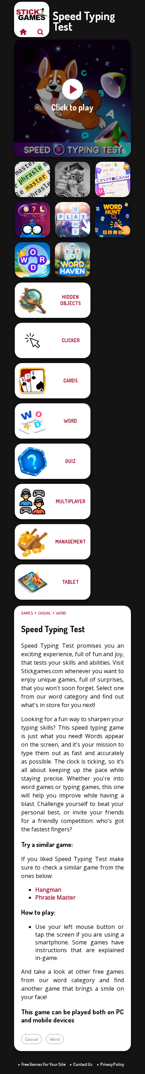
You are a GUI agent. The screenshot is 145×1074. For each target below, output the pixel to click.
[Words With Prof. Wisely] (72, 179)
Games (27, 613)
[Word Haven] (72, 260)
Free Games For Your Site (43, 1064)
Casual (44, 613)
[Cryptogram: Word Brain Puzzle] (112, 179)
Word (61, 613)
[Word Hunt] (112, 219)
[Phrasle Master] (32, 179)
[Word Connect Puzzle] (32, 260)
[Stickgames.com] (23, 31)
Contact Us (83, 1064)
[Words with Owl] (32, 219)
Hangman (48, 890)
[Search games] (40, 31)
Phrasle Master (55, 897)
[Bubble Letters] (72, 219)
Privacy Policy (112, 1064)
